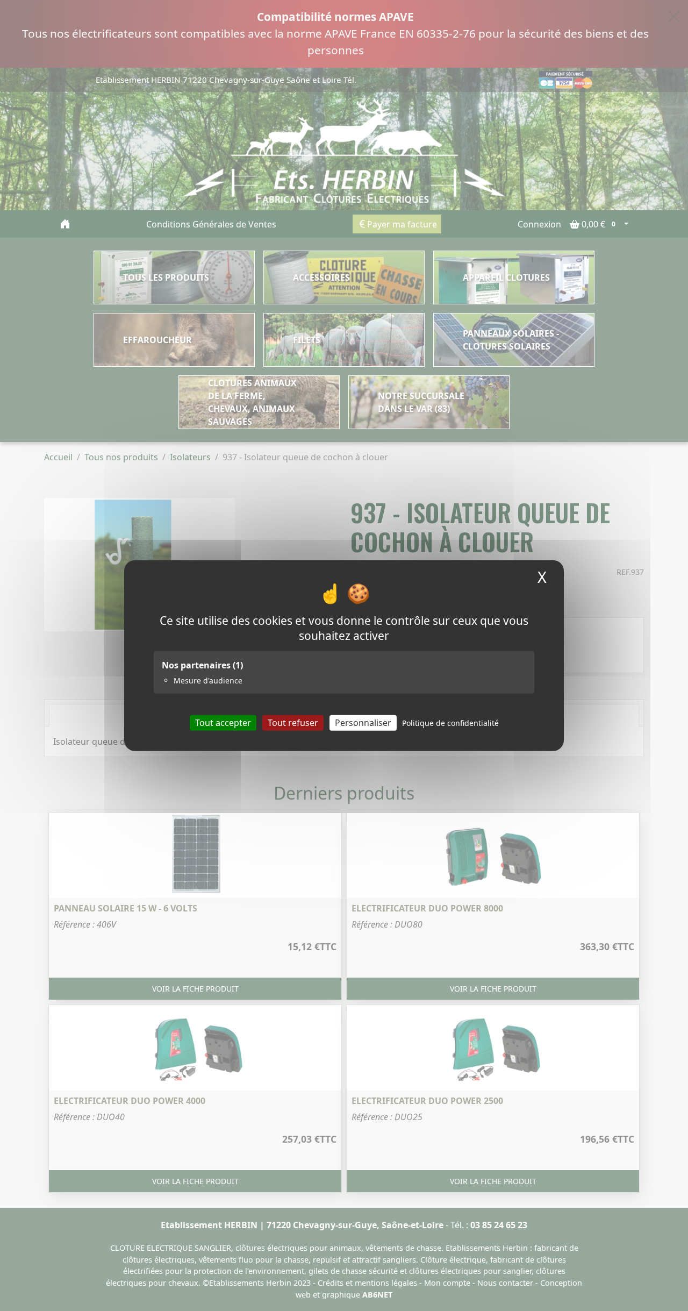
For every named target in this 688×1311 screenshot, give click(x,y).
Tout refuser (293, 722)
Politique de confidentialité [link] (450, 722)
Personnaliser (363, 722)
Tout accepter (223, 722)
